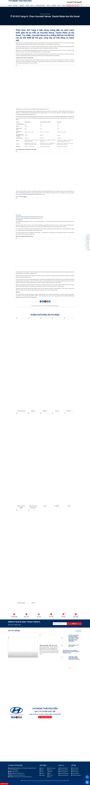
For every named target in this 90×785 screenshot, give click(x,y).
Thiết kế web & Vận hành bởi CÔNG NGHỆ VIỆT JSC (54, 782)
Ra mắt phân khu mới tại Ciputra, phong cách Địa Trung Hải (29, 216)
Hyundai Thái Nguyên (74, 2)
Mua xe (48, 5)
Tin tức (58, 5)
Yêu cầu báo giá (75, 773)
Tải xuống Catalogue (76, 775)
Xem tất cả (78, 631)
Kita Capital (18, 215)
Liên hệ (64, 5)
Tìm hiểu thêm (19, 219)
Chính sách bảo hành (63, 770)
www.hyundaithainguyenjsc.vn (16, 714)
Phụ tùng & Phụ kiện (64, 771)
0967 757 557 (5, 783)
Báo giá (27, 5)
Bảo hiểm (54, 5)
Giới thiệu (15, 5)
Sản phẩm (22, 5)
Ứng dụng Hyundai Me (63, 775)
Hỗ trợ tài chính (75, 771)
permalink (57, 305)
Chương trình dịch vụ (64, 768)
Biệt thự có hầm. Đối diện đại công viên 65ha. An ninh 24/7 (29, 218)
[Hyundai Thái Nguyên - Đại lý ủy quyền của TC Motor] (23, 2)
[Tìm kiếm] (81, 5)
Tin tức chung (47, 14)
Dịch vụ (32, 5)
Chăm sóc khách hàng (40, 5)
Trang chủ (10, 5)
